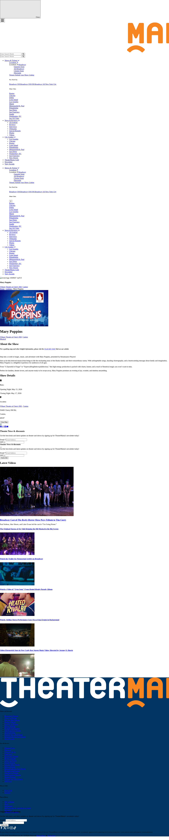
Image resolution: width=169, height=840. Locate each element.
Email (3, 440)
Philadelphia (13, 108)
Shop (6, 804)
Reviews (12, 125)
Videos (11, 135)
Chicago (12, 96)
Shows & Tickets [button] (11, 60)
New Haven (13, 158)
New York (8, 790)
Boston (11, 93)
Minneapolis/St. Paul (16, 106)
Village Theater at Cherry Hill (11, 406)
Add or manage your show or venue (18, 808)
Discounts (17, 73)
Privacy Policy (41, 835)
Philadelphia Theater (12, 728)
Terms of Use (51, 835)
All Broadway (19, 69)
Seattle (11, 114)
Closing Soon (19, 71)
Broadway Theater (11, 716)
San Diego (13, 110)
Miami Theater (10, 726)
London (7, 792)
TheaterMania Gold (12, 160)
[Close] (1, 447)
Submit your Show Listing (24, 75)
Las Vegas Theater (11, 724)
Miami (11, 104)
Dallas (11, 98)
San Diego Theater (11, 773)
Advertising (9, 806)
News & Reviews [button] (11, 120)
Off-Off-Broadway (35, 84)
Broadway (22, 65)
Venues (12, 75)
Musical (3, 339)
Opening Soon (19, 67)
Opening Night (10, 752)
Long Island (13, 100)
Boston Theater (10, 722)
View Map (4, 422)
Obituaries (13, 129)
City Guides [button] (9, 137)
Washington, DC (15, 116)
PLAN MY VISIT (50, 349)
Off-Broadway (22, 84)
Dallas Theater (10, 762)
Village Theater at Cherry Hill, (11, 287)
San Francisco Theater (13, 730)
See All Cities (14, 118)
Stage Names (9, 802)
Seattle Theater (10, 732)
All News (8, 781)
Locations (13, 63)
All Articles (13, 123)
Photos (11, 133)
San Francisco (14, 112)
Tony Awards (9, 164)
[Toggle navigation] (2, 20)
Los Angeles (13, 102)
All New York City (49, 84)
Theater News (10, 748)
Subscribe (4, 458)
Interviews (13, 127)
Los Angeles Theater (12, 720)
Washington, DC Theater (14, 735)
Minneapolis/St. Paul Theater (15, 737)
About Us (8, 810)
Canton (25, 287)
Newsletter (8, 162)
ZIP (1, 442)
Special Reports (15, 131)
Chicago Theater (11, 718)
